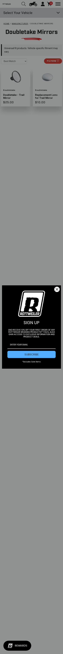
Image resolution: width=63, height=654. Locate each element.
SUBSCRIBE (32, 354)
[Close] (57, 289)
